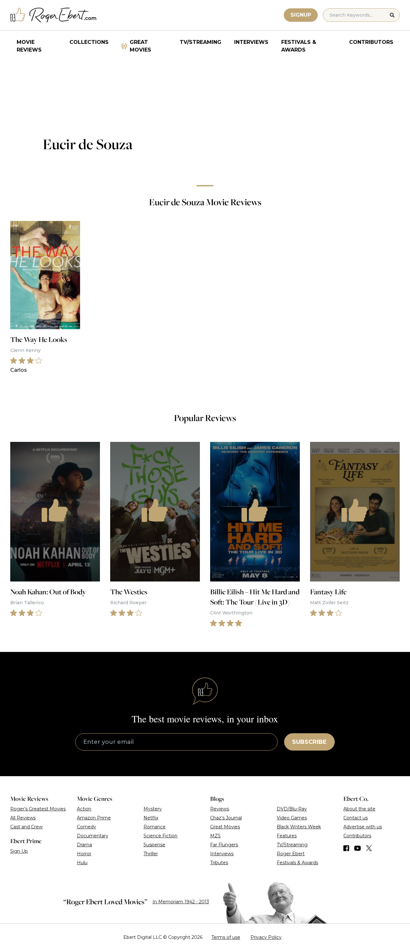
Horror (84, 854)
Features (287, 836)
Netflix (151, 818)
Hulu (82, 863)
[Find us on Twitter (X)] (369, 848)
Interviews (251, 42)
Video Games (292, 818)
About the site (359, 809)
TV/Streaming (200, 42)
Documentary (92, 836)
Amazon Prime (94, 818)
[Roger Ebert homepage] (53, 15)
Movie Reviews (29, 46)
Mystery (153, 809)
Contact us (355, 818)
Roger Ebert (291, 854)
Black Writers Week (299, 827)
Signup (301, 15)
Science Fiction (160, 836)
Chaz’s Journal (226, 818)
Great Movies (140, 46)
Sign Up (19, 851)
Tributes (219, 863)
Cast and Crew (26, 827)
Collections (89, 42)
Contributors (371, 42)
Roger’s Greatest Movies (38, 809)
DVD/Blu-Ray (292, 809)
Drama (84, 845)
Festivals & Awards (298, 46)
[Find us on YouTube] (357, 848)
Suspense (154, 845)
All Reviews (23, 818)
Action (84, 809)
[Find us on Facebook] (346, 848)
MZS (215, 836)
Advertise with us (362, 827)
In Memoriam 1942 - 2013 (180, 902)
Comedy (86, 827)
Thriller (151, 854)
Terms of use (225, 937)
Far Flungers (224, 845)
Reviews (219, 809)
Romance (155, 827)
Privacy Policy (266, 937)
